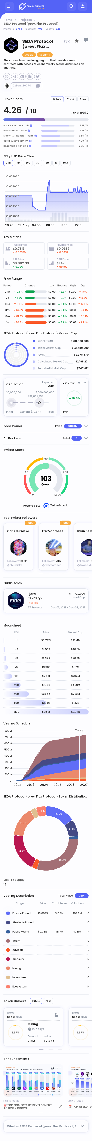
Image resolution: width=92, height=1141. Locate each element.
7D (18, 162)
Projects (25, 20)
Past (48, 1001)
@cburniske (14, 565)
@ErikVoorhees (51, 565)
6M (47, 162)
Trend (70, 99)
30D (28, 162)
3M (38, 162)
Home (8, 20)
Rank (83, 99)
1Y (56, 162)
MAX (65, 162)
